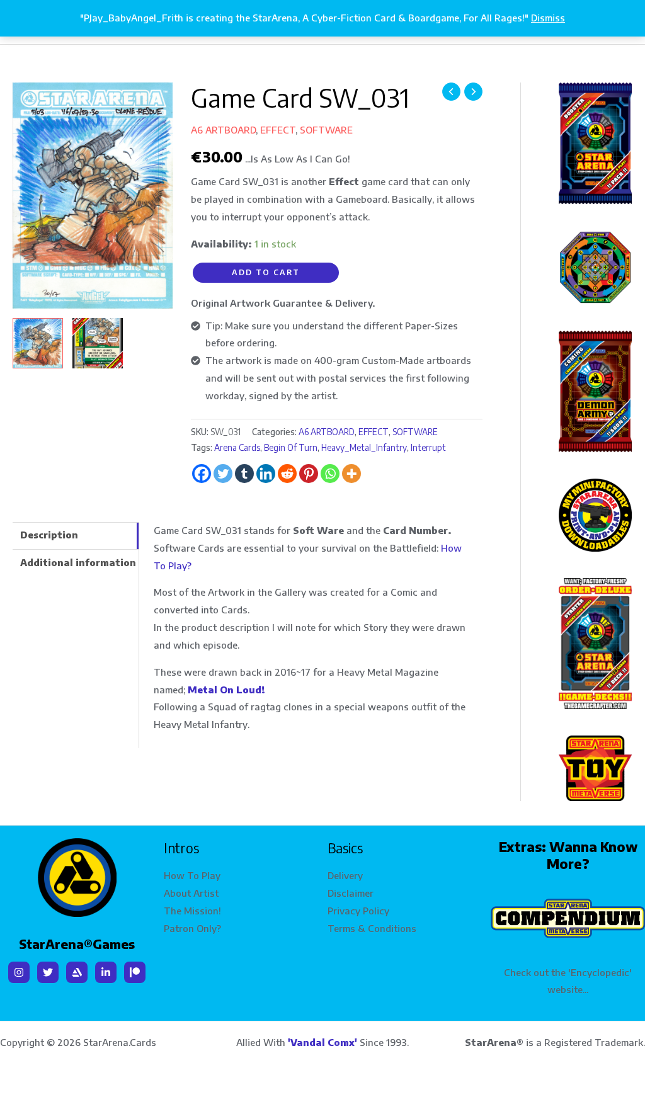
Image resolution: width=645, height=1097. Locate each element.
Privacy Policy (358, 910)
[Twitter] (223, 473)
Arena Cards (237, 447)
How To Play (192, 875)
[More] (351, 473)
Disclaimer (351, 893)
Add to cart (266, 272)
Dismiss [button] (548, 17)
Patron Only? (192, 928)
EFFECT (277, 129)
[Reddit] (287, 473)
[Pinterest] (308, 473)
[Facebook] (201, 473)
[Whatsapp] (330, 473)
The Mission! (192, 910)
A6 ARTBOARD (223, 129)
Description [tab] (49, 534)
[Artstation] (77, 972)
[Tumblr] (244, 473)
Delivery (345, 875)
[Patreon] (135, 972)
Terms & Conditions (372, 928)
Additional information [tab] (78, 562)
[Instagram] (19, 972)
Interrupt (428, 447)
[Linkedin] (265, 473)
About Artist (191, 893)
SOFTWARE (326, 129)
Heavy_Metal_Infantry (364, 447)
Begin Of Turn (290, 447)
